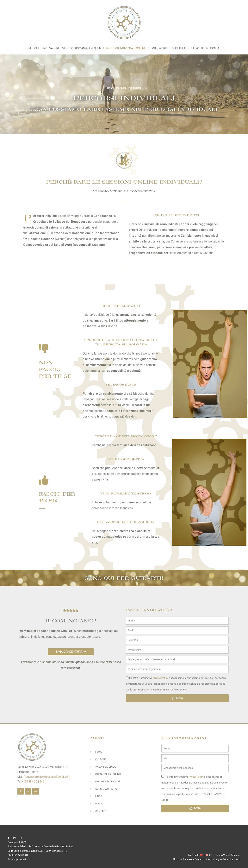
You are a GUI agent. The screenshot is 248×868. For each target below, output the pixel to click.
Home (110, 87)
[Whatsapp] (35, 791)
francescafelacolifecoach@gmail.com (47, 776)
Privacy (12, 859)
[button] (71, 651)
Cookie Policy (24, 859)
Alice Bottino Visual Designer (224, 855)
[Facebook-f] (20, 791)
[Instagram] (28, 791)
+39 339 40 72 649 (33, 781)
